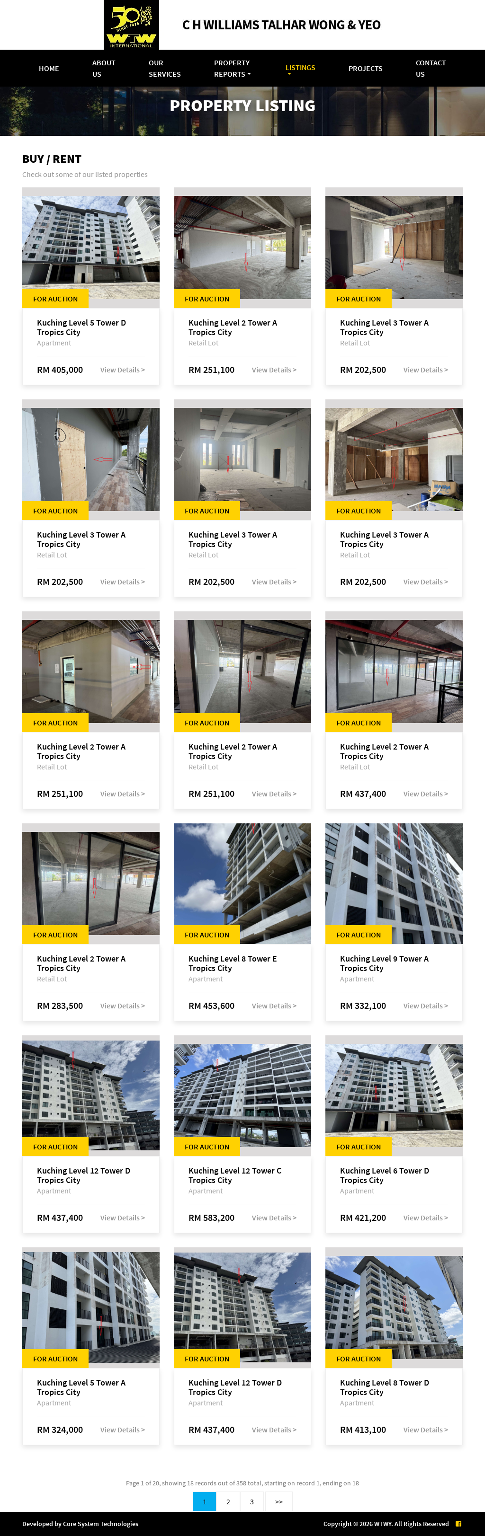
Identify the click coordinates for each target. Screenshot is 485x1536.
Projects (366, 68)
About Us (104, 68)
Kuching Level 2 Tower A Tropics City (233, 327)
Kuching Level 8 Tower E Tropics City (233, 963)
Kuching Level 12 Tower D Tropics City (83, 1175)
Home (49, 68)
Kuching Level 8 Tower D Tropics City (384, 1387)
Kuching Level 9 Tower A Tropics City (384, 963)
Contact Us (431, 68)
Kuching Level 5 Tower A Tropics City (81, 1387)
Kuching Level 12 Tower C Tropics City (235, 1175)
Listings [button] (300, 67)
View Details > (122, 369)
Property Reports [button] (232, 68)
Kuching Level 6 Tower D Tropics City (384, 1175)
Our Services (165, 68)
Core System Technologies (100, 1523)
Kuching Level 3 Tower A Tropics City (384, 327)
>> (279, 1501)
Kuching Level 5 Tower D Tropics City (81, 327)
